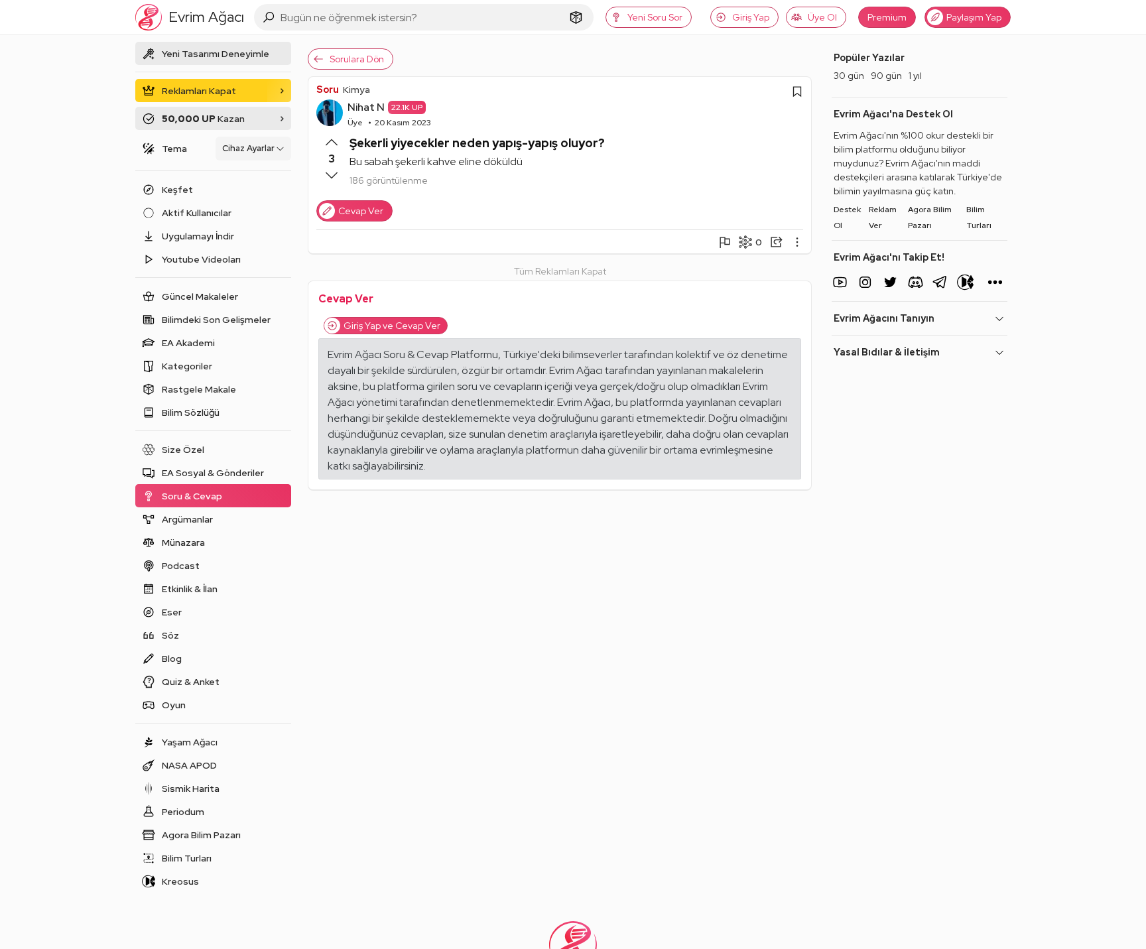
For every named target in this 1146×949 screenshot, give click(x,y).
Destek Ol (847, 217)
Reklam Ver (883, 217)
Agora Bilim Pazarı (930, 217)
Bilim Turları (978, 217)
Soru (327, 89)
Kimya (356, 89)
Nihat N (366, 107)
